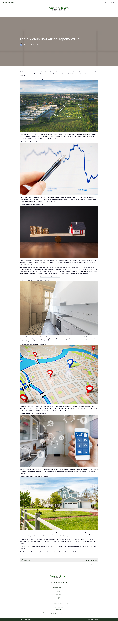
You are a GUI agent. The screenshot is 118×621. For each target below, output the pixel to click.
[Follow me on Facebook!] (51, 582)
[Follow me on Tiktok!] (66, 582)
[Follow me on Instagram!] (54, 582)
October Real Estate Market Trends (50, 276)
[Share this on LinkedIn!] (91, 560)
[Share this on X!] (88, 560)
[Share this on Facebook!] (86, 560)
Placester (96, 619)
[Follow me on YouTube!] (61, 582)
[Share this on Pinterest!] (93, 560)
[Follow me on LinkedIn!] (59, 582)
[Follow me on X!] (56, 582)
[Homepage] (59, 8)
